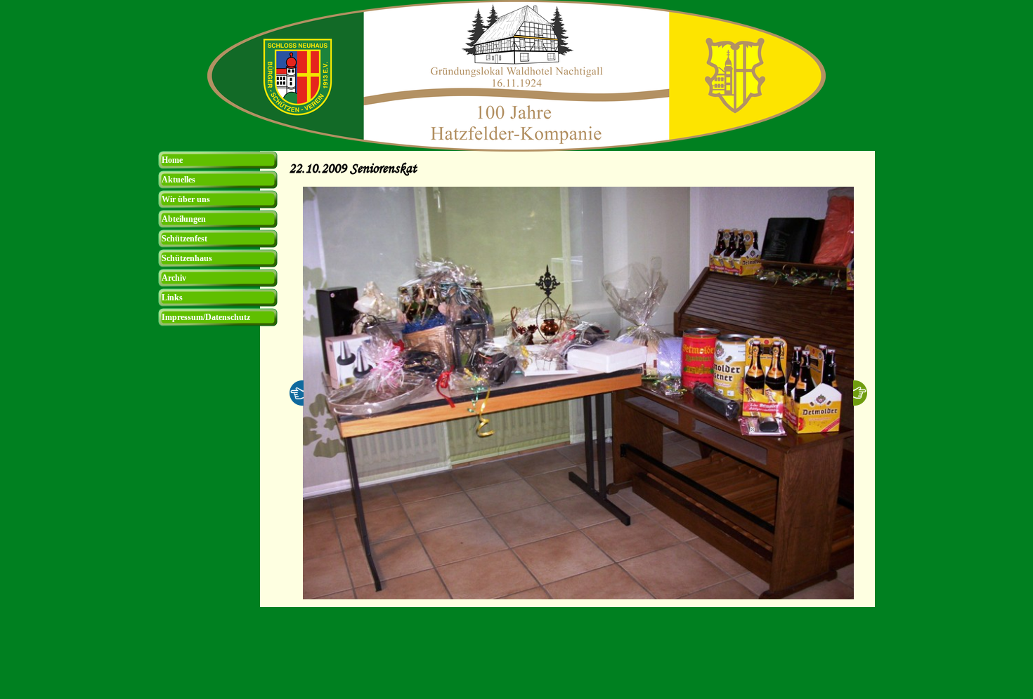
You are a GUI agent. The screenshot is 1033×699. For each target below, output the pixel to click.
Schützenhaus (187, 258)
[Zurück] (297, 393)
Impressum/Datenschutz (206, 317)
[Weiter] (860, 393)
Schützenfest (184, 239)
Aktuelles (178, 180)
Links (172, 297)
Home (172, 160)
